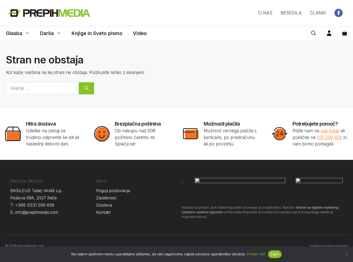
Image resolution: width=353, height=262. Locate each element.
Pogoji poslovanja (113, 190)
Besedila (291, 12)
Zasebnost (106, 197)
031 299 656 (329, 137)
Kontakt (103, 212)
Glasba (14, 33)
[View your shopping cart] (344, 33)
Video (140, 33)
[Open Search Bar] (313, 33)
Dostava (104, 205)
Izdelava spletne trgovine (329, 246)
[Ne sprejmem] (346, 254)
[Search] (86, 88)
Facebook (338, 13)
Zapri (275, 254)
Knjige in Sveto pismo (97, 33)
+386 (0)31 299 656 (34, 205)
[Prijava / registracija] (329, 33)
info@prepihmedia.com (36, 212)
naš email (329, 130)
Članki (318, 12)
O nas (265, 12)
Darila (47, 33)
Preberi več (256, 254)
